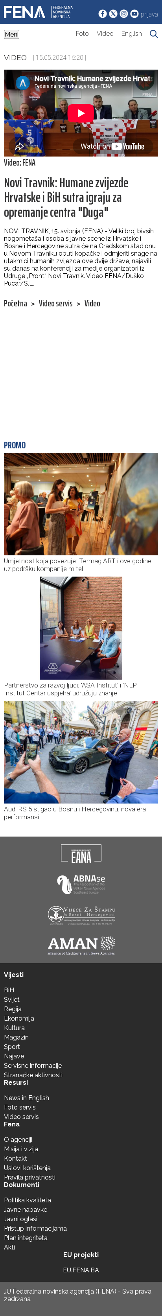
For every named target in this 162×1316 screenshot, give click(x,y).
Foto (82, 33)
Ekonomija (19, 1018)
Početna (15, 303)
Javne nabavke (25, 1209)
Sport (12, 1047)
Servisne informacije (33, 1065)
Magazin (16, 1037)
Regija (13, 1009)
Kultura (14, 1028)
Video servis (56, 303)
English (132, 33)
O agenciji (18, 1139)
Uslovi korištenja (27, 1168)
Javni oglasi (20, 1219)
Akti (9, 1247)
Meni (11, 34)
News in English (26, 1098)
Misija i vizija (21, 1149)
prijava (149, 14)
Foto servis (20, 1107)
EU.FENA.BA (81, 1270)
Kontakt (15, 1158)
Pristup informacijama (35, 1228)
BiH (9, 990)
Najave (14, 1056)
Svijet (12, 999)
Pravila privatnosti (29, 1177)
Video (105, 33)
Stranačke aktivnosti (33, 1075)
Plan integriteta (26, 1238)
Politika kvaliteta (27, 1200)
